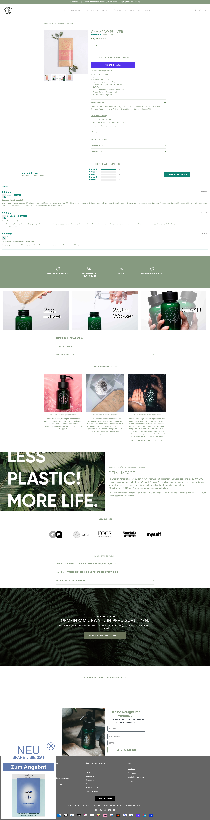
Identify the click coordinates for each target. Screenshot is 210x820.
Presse (130, 781)
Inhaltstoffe (97, 145)
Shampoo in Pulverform (70, 338)
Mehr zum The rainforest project (105, 635)
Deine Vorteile (64, 346)
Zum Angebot (28, 767)
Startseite (48, 23)
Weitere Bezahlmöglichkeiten (101, 71)
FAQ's (88, 773)
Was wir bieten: (65, 354)
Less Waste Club (77, 805)
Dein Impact (96, 151)
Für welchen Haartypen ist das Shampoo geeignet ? (86, 564)
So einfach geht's (99, 140)
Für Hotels (131, 769)
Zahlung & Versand (93, 791)
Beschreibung (97, 102)
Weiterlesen (95, 132)
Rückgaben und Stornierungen (107, 805)
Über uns (89, 769)
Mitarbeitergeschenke (136, 777)
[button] (96, 34)
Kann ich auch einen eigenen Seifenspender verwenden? (88, 572)
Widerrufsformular (92, 788)
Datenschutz (90, 780)
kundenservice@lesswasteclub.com (57, 778)
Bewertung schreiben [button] (177, 174)
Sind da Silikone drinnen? (70, 580)
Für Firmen (132, 773)
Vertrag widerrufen (105, 798)
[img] (7, 192)
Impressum (90, 776)
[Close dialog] (51, 746)
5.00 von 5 (37, 173)
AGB (87, 784)
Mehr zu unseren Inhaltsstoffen (146, 441)
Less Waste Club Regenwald (121, 496)
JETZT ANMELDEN (126, 749)
